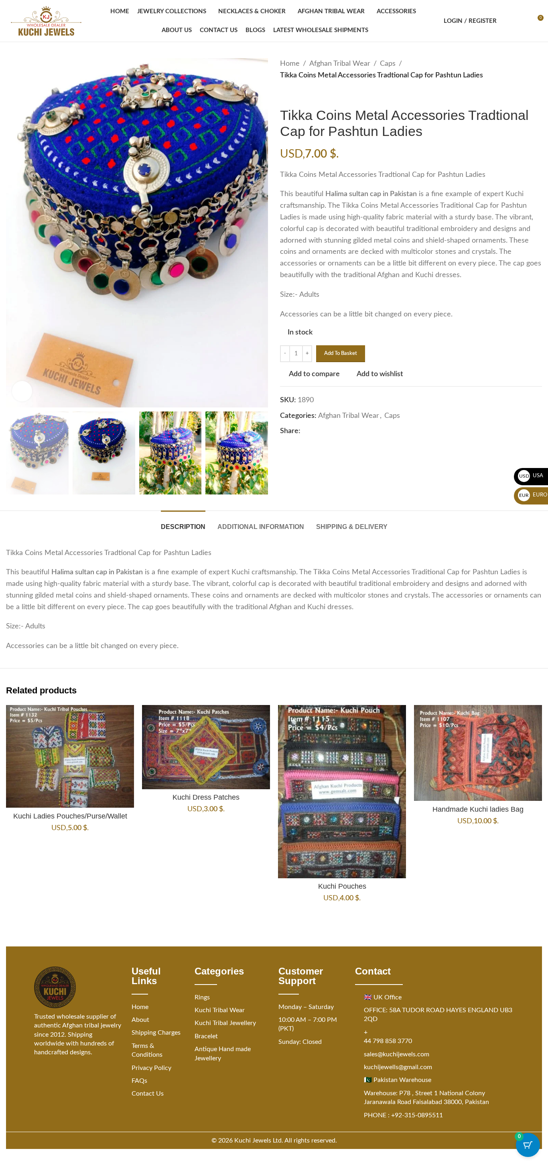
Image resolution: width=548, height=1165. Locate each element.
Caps (388, 63)
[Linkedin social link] (334, 431)
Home (290, 63)
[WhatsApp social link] (344, 431)
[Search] (508, 21)
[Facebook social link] (305, 431)
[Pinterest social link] (324, 431)
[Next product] (304, 94)
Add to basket (340, 353)
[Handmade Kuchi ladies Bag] (478, 753)
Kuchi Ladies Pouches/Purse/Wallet (70, 816)
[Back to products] (294, 94)
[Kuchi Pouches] (342, 791)
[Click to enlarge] (22, 391)
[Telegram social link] (353, 431)
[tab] (183, 523)
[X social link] (315, 431)
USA (531, 475)
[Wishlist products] (522, 21)
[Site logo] (46, 20)
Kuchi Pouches (342, 886)
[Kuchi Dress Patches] (206, 747)
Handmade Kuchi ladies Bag (478, 809)
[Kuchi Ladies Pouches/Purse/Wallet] (70, 756)
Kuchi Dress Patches (206, 797)
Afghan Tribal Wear (339, 63)
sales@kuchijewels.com (396, 1054)
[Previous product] (285, 94)
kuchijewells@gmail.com (398, 1067)
